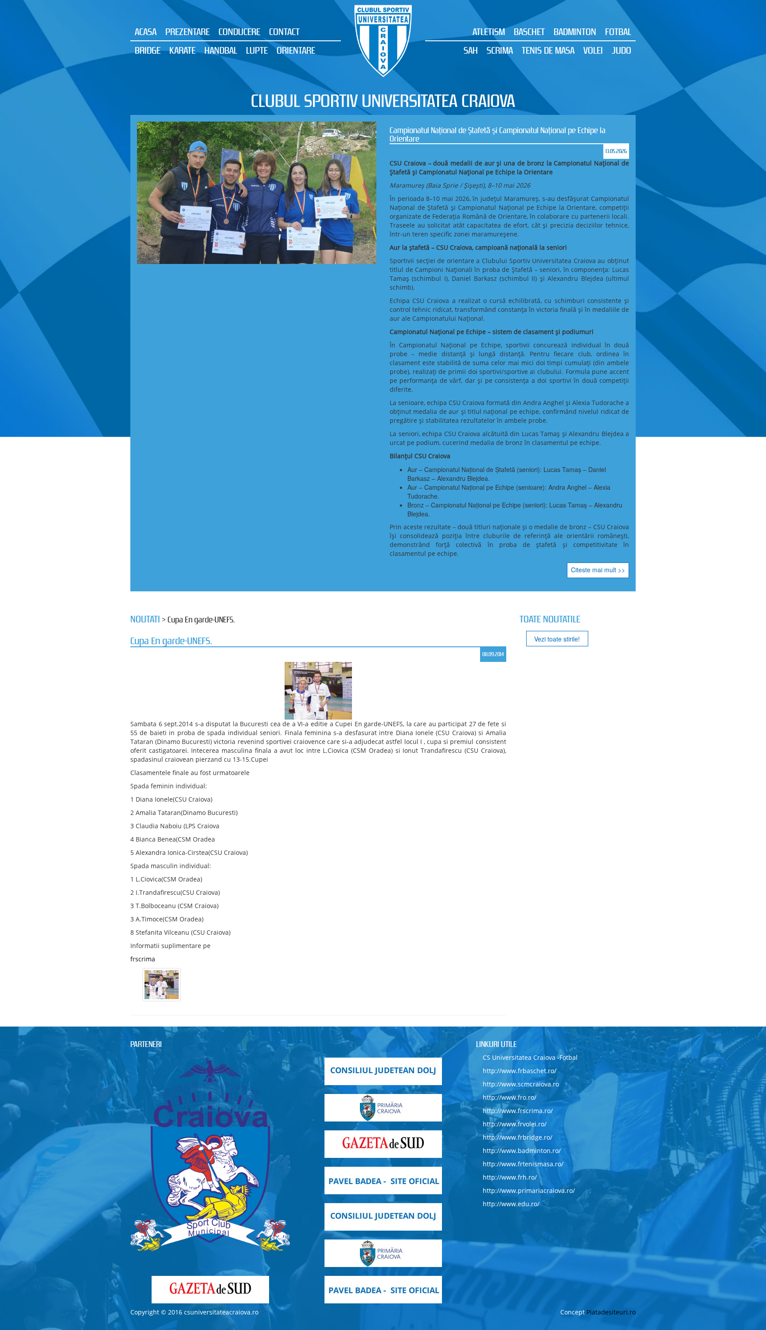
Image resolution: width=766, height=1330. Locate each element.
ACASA (145, 31)
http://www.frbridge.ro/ (517, 1137)
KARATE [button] (182, 50)
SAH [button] (471, 50)
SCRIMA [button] (500, 50)
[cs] (210, 1154)
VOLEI (593, 50)
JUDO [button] (621, 50)
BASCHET (529, 31)
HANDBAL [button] (220, 50)
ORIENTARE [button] (296, 50)
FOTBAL (618, 31)
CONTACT (284, 31)
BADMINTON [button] (575, 31)
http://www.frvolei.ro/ (515, 1124)
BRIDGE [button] (147, 50)
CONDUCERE (239, 31)
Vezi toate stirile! (557, 638)
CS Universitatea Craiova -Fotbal (530, 1057)
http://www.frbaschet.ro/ (519, 1070)
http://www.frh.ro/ (510, 1177)
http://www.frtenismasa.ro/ (523, 1164)
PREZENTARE (187, 31)
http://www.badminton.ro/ (522, 1150)
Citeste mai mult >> (598, 569)
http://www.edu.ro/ (511, 1204)
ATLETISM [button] (489, 31)
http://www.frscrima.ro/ (518, 1110)
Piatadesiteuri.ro (611, 1312)
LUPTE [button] (257, 50)
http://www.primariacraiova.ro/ (529, 1190)
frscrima (142, 959)
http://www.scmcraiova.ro (521, 1084)
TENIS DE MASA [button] (548, 50)
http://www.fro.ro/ (509, 1097)
